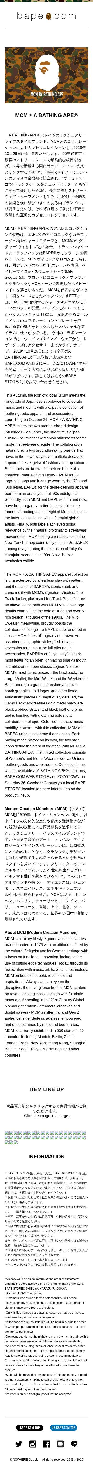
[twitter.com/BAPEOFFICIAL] (18, 1442)
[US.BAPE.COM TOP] (63, 1427)
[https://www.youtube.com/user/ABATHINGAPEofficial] (60, 1442)
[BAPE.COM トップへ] (29, 1427)
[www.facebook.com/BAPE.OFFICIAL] (46, 1442)
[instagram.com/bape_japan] (32, 1442)
